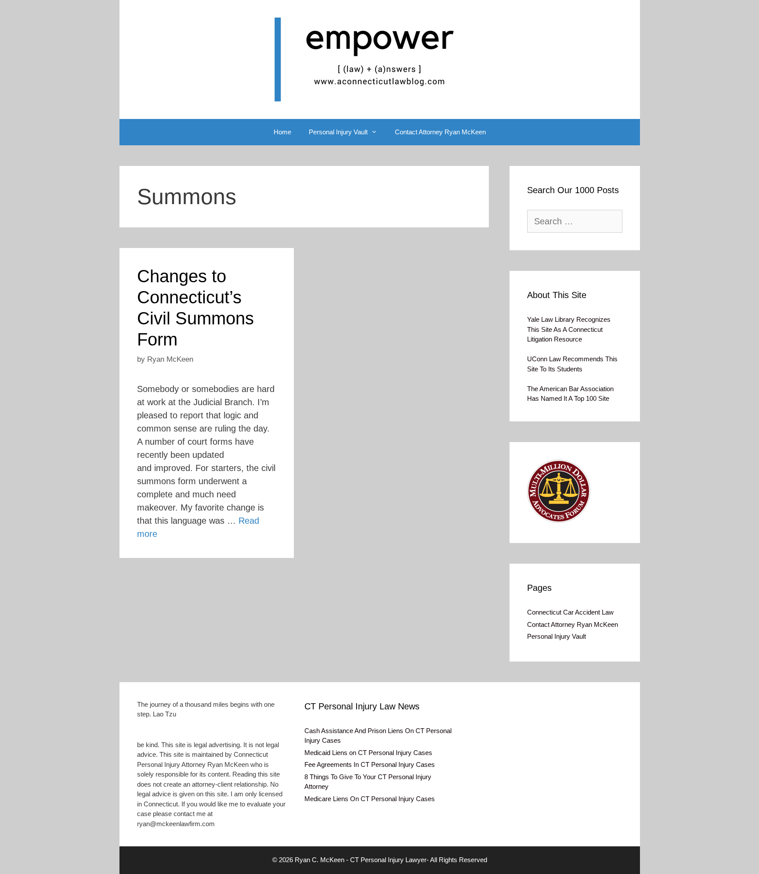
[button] (558, 491)
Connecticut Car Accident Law (570, 612)
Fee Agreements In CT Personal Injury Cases (369, 764)
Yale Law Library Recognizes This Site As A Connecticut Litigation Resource (569, 329)
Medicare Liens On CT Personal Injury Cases (369, 798)
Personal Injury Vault (338, 132)
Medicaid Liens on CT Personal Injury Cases (368, 752)
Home (282, 132)
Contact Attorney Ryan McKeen (440, 132)
